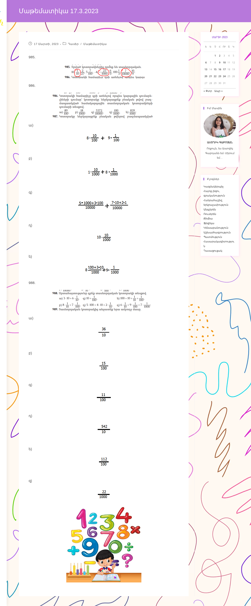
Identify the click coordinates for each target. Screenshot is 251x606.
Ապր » (218, 90)
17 (224, 69)
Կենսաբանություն (216, 227)
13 (206, 69)
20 (206, 76)
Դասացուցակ (213, 250)
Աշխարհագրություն (217, 232)
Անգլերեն (210, 209)
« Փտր (208, 90)
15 (215, 69)
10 (224, 62)
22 (215, 76)
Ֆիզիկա (209, 223)
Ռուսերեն (210, 214)
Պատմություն (213, 236)
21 (210, 76)
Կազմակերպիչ (214, 186)
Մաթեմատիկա (95, 44)
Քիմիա (208, 218)
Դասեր (73, 44)
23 (219, 76)
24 (224, 76)
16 (219, 69)
